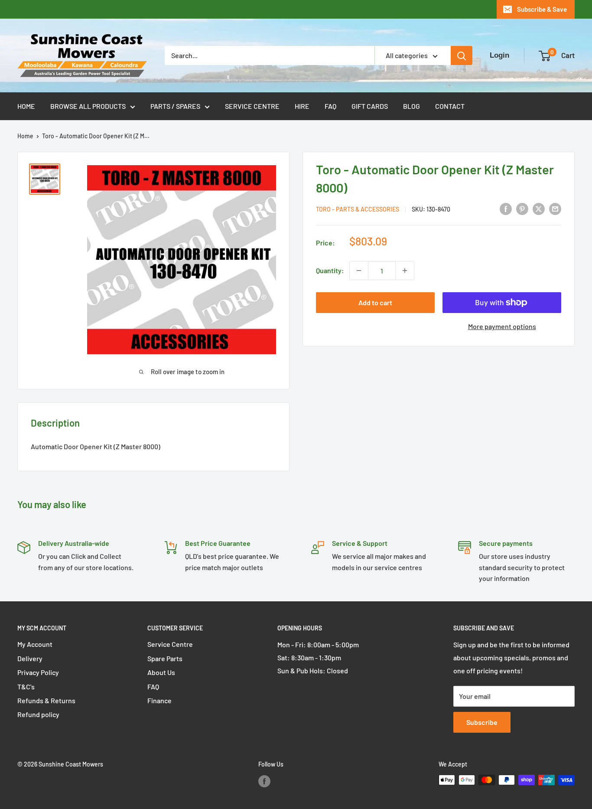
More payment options (502, 326)
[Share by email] (555, 208)
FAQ (330, 106)
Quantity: (330, 270)
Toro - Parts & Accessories (357, 209)
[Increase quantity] (405, 270)
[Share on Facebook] (506, 208)
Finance (159, 700)
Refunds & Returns (46, 700)
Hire (302, 106)
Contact (450, 106)
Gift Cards (369, 106)
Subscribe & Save (542, 9)
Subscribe (482, 722)
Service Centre (252, 106)
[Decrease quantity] (359, 270)
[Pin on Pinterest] (522, 208)
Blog (411, 106)
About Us (161, 672)
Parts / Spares (175, 106)
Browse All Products (88, 106)
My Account (34, 644)
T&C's (26, 686)
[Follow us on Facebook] (264, 781)
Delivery (29, 658)
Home (26, 106)
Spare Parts (164, 658)
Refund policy (38, 714)
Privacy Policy (38, 672)
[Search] (461, 55)
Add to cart (375, 302)
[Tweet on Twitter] (539, 208)
